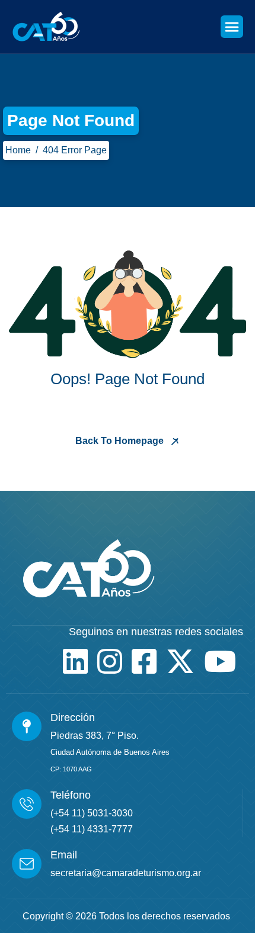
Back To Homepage (120, 441)
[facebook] (144, 661)
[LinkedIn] (75, 661)
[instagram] (109, 661)
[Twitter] (180, 661)
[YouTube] (220, 661)
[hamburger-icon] (232, 26)
